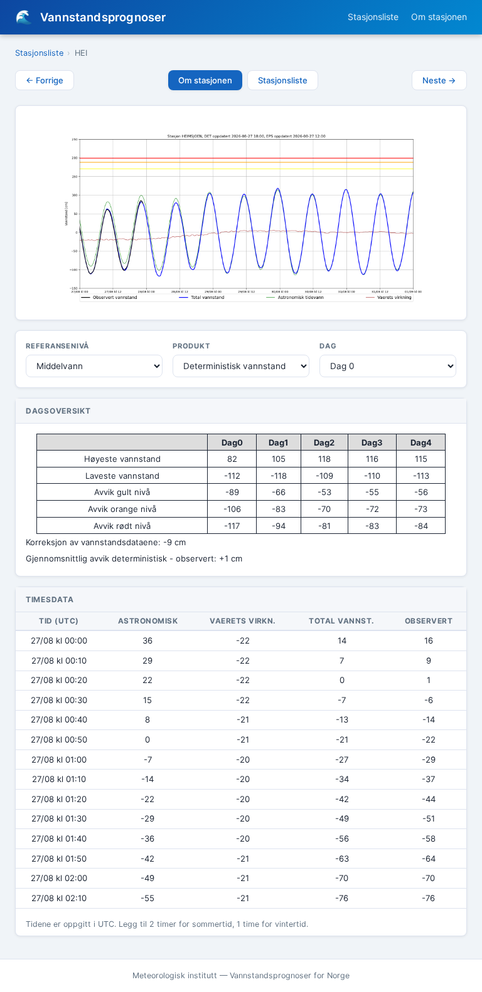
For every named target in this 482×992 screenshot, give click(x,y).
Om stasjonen (439, 16)
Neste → (439, 80)
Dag (327, 346)
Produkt (191, 346)
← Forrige (44, 80)
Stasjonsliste (373, 16)
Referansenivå (57, 346)
